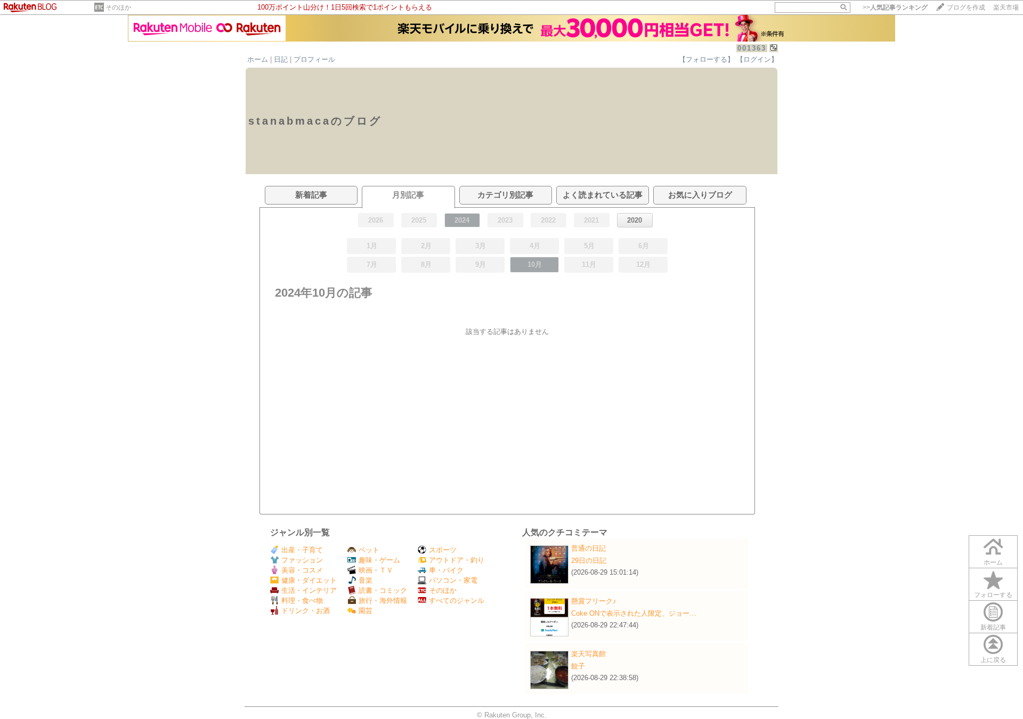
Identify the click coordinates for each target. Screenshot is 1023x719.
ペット (369, 550)
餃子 (578, 666)
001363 (751, 48)
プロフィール (314, 59)
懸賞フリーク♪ (593, 601)
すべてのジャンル (456, 600)
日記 (281, 59)
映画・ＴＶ (376, 570)
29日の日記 (588, 561)
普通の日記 (588, 548)
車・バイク (446, 570)
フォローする (993, 595)
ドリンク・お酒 (305, 611)
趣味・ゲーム (379, 560)
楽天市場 (1006, 7)
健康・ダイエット (309, 580)
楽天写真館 (588, 654)
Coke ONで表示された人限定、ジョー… (633, 613)
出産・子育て (302, 550)
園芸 (365, 611)
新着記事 (993, 627)
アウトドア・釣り (456, 560)
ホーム (257, 59)
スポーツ (443, 550)
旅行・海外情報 (383, 600)
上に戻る (993, 660)
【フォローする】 (706, 59)
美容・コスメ (302, 570)
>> (895, 7)
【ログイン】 (757, 59)
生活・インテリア (309, 590)
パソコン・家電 (453, 580)
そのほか (118, 7)
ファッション (302, 560)
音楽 (365, 580)
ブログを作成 (966, 7)
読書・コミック (383, 590)
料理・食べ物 (302, 600)
